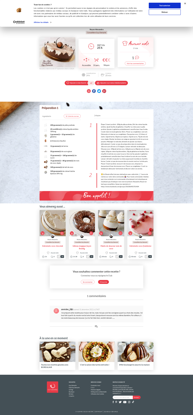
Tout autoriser (164, 5)
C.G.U (92, 387)
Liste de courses (73, 116)
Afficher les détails (41, 22)
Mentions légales (96, 390)
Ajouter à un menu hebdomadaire (113, 83)
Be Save (71, 394)
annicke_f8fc (67, 309)
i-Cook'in (71, 396)
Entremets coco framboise (140, 246)
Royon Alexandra (53, 239)
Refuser (165, 12)
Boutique (71, 392)
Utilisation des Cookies (97, 394)
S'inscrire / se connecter (84, 411)
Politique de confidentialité (98, 392)
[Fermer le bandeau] (185, 3)
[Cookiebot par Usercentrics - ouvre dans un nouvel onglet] (19, 22)
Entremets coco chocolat (52, 246)
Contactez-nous (95, 385)
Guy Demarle (73, 385)
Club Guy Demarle (74, 387)
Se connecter (88, 282)
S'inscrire (103, 282)
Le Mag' (71, 390)
